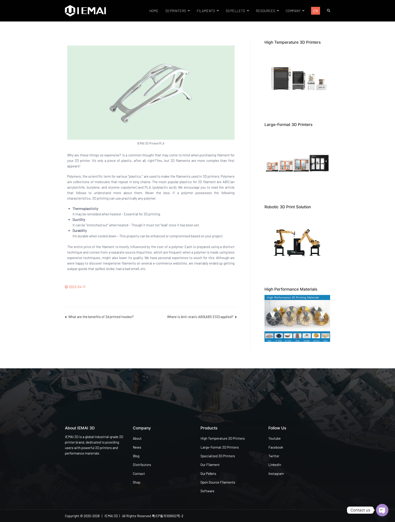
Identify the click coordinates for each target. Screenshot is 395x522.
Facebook (275, 447)
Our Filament (210, 465)
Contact (139, 473)
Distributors (142, 465)
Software (207, 491)
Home (153, 11)
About (137, 438)
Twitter (273, 456)
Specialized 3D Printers (217, 456)
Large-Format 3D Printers (219, 447)
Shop (136, 482)
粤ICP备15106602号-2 (167, 516)
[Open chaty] (382, 510)
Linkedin (274, 465)
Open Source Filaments (217, 482)
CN (315, 11)
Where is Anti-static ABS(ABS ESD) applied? (200, 317)
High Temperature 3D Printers (222, 438)
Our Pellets (208, 473)
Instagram (276, 473)
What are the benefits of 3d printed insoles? (101, 317)
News (137, 447)
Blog (136, 456)
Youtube (274, 438)
